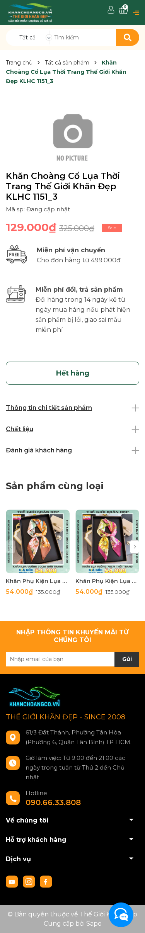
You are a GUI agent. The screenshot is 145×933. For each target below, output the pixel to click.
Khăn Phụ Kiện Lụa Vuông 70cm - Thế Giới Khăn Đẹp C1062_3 (107, 581)
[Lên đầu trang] (131, 919)
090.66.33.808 (53, 802)
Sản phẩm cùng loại (55, 485)
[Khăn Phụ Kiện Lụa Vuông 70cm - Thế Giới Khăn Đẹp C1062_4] (38, 541)
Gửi (127, 659)
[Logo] (30, 12)
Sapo (94, 923)
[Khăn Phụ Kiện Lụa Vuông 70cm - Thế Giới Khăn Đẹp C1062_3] (107, 541)
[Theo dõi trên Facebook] (46, 881)
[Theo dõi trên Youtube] (13, 881)
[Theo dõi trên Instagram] (30, 881)
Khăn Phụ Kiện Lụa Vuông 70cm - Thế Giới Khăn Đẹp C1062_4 (38, 581)
